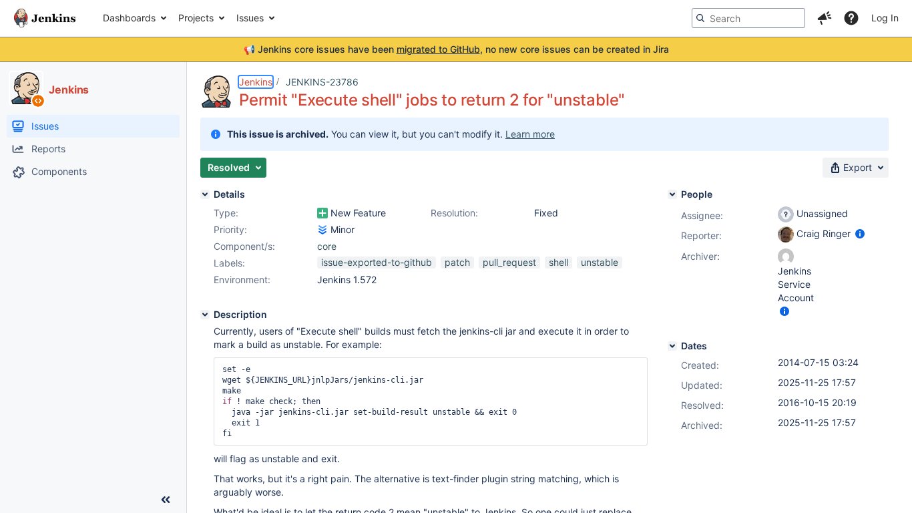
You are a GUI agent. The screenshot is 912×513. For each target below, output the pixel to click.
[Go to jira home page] (45, 18)
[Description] (205, 314)
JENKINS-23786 (322, 82)
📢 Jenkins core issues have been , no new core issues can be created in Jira (456, 49)
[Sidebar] (166, 500)
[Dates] (672, 346)
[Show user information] (860, 233)
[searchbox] (748, 18)
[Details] (205, 194)
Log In (885, 17)
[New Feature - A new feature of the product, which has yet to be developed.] (322, 213)
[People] (672, 194)
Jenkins (255, 82)
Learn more (530, 134)
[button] (824, 18)
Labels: (229, 263)
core (326, 246)
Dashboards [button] (129, 17)
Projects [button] (196, 17)
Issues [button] (250, 17)
